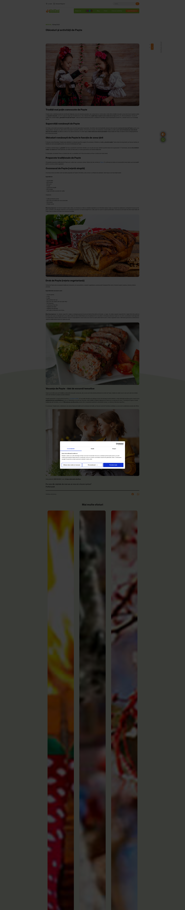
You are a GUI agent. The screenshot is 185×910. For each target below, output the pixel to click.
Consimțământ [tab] (71, 448)
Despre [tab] (114, 448)
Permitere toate (113, 465)
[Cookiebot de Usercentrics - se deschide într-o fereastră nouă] (117, 444)
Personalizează (92, 465)
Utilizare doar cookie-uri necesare (71, 465)
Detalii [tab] (92, 448)
